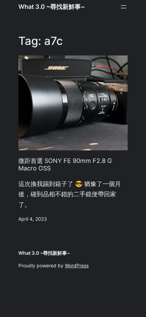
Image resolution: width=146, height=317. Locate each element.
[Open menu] (124, 7)
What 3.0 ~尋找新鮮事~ (51, 6)
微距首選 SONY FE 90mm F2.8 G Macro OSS (65, 164)
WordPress (77, 265)
